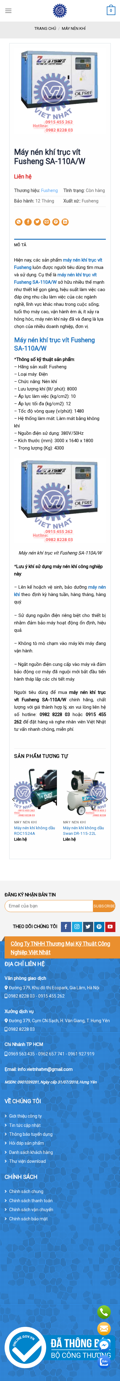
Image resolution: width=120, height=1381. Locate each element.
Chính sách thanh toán (31, 1200)
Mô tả (20, 244)
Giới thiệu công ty (25, 1116)
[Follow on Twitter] (88, 927)
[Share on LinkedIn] (65, 222)
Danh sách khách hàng (31, 1152)
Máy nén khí (74, 28)
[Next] (106, 812)
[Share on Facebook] (28, 222)
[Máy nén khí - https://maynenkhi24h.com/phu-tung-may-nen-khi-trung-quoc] (60, 11)
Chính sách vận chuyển (31, 1209)
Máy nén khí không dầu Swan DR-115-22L (83, 830)
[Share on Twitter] (37, 222)
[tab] (60, 245)
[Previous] (14, 812)
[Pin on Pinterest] (56, 222)
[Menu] (8, 10)
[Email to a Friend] (46, 222)
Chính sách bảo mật (28, 1218)
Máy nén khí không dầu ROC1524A (34, 830)
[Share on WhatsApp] (18, 222)
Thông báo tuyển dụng (31, 1134)
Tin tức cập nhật (25, 1125)
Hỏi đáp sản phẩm (26, 1143)
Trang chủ (45, 28)
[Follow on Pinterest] (99, 927)
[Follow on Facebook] (66, 927)
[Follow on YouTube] (110, 927)
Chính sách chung (26, 1191)
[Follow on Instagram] (77, 927)
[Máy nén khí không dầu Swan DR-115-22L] (84, 792)
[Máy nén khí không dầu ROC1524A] (35, 792)
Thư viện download (27, 1161)
